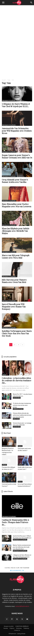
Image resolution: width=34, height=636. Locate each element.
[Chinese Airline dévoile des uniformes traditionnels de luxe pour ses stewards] (6, 415)
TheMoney (26, 628)
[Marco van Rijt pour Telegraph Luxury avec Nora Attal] (17, 245)
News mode (16, 418)
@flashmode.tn (17, 570)
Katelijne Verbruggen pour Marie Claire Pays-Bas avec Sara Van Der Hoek (17, 333)
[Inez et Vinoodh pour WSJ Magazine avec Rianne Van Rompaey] (17, 294)
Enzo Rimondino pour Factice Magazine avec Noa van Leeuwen (16, 205)
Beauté (4, 374)
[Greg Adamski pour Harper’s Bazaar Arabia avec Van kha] (17, 169)
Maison (20, 446)
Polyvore (12, 628)
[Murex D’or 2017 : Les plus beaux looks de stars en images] (6, 396)
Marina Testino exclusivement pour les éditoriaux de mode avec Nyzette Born (22, 547)
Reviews (6, 628)
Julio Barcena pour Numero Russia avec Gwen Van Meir (14, 280)
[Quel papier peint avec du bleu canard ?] (25, 442)
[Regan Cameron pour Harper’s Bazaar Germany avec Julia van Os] (17, 145)
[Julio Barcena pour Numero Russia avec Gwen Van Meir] (17, 269)
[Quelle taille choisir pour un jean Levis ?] (25, 461)
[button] (3, 2)
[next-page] (22, 344)
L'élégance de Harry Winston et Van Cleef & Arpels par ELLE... (16, 105)
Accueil (4, 80)
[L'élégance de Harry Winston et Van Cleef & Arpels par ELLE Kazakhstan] (17, 93)
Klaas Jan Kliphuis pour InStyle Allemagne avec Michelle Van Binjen (15, 230)
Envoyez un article (9, 626)
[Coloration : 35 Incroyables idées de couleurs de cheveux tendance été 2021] (17, 368)
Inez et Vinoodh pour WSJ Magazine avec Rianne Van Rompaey (14, 306)
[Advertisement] (17, 23)
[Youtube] (27, 619)
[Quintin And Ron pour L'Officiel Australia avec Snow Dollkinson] (6, 538)
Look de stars (16, 397)
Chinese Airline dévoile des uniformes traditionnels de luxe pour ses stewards (22, 415)
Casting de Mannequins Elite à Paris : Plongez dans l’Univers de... (15, 522)
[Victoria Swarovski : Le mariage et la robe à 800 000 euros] (6, 425)
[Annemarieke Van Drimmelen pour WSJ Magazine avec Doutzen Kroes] (17, 118)
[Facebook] (7, 619)
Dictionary (19, 628)
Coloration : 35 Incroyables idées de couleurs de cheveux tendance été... (16, 380)
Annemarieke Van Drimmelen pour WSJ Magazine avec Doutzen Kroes (17, 130)
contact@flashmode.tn (22, 606)
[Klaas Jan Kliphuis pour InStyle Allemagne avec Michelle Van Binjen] (17, 218)
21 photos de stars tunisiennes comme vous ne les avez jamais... (22, 405)
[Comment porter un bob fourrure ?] (9, 477)
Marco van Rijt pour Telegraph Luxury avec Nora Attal (15, 256)
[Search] (31, 2)
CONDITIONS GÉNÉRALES (22, 626)
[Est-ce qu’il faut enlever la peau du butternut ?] (25, 477)
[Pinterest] (12, 619)
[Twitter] (22, 619)
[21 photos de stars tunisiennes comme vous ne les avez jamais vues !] (6, 405)
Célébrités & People (18, 409)
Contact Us (17, 630)
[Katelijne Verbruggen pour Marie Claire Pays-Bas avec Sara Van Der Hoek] (17, 320)
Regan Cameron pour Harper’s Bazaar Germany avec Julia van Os (17, 156)
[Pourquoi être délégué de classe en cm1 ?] (9, 461)
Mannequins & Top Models (9, 100)
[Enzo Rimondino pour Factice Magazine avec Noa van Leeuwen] (17, 194)
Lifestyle (4, 464)
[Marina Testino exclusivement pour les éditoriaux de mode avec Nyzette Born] (6, 547)
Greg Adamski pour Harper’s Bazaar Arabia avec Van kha (15, 180)
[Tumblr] (17, 619)
